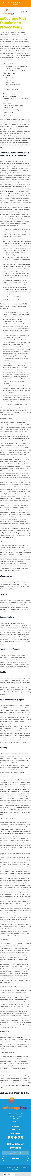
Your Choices (6, 75)
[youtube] (19, 1137)
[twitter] (12, 1137)
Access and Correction (9, 94)
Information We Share (9, 73)
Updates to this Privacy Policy (11, 110)
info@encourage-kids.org (11, 609)
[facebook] (9, 1137)
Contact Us (15, 1129)
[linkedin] (22, 1137)
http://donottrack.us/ (23, 760)
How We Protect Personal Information (13, 105)
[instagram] (15, 1137)
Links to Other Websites (9, 96)
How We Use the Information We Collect (14, 71)
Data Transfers (7, 103)
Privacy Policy (15, 1169)
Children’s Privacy (8, 107)
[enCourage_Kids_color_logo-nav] (8, 9)
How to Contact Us (8, 112)
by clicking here (8, 586)
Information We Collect (9, 64)
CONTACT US (15, 1121)
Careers (15, 1127)
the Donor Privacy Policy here (7, 537)
